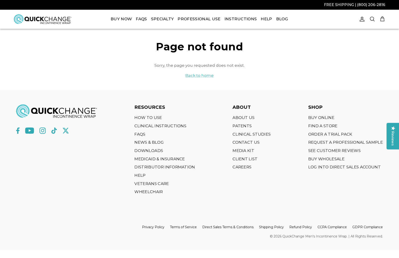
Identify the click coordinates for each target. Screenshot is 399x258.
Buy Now (121, 19)
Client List (245, 159)
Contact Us (246, 142)
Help (266, 19)
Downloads (148, 150)
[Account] (361, 19)
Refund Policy (300, 227)
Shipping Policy (271, 227)
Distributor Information (164, 167)
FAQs (141, 19)
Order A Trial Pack (330, 134)
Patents (242, 126)
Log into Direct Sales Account (344, 167)
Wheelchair (148, 191)
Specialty (162, 19)
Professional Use (199, 19)
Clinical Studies (252, 134)
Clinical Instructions (160, 126)
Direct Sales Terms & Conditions (228, 227)
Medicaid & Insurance (159, 159)
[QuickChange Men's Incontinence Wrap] (43, 19)
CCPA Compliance (332, 227)
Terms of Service (183, 227)
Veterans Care (151, 183)
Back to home (199, 75)
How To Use (148, 117)
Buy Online (321, 117)
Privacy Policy (153, 227)
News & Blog (149, 142)
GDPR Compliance (367, 227)
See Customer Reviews (334, 150)
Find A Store (323, 126)
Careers (242, 167)
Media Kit (243, 150)
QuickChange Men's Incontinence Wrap (314, 236)
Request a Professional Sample (345, 142)
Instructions (240, 19)
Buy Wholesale (326, 159)
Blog (282, 19)
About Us (244, 117)
